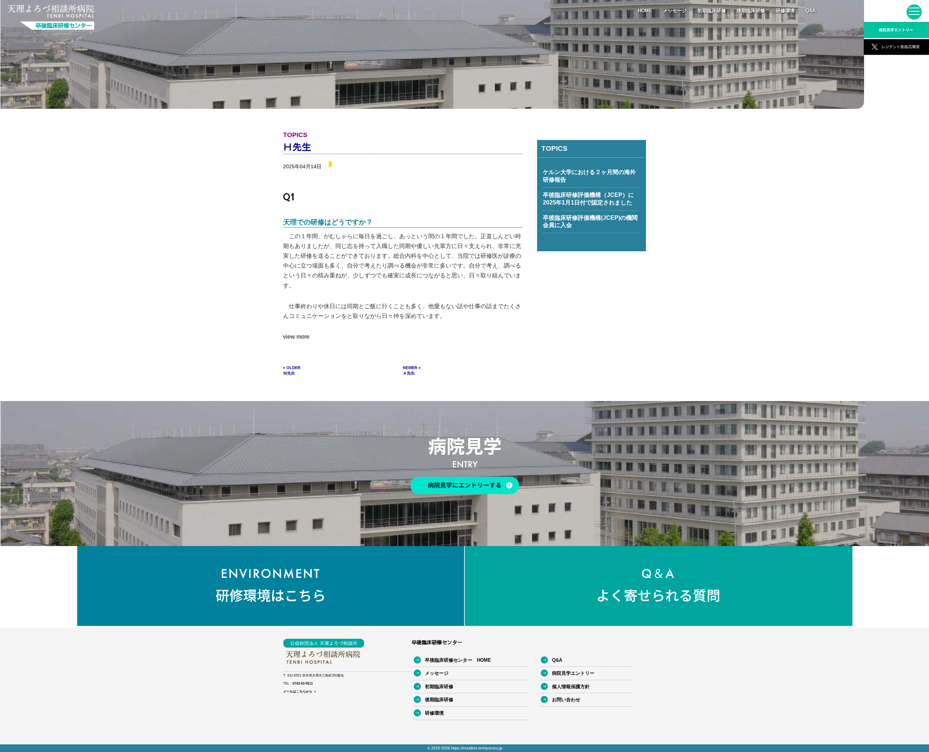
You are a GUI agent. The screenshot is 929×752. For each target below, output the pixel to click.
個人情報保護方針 (571, 686)
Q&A (811, 10)
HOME (645, 10)
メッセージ (675, 10)
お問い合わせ (566, 699)
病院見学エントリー (573, 673)
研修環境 (785, 10)
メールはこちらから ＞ (300, 691)
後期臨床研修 (751, 10)
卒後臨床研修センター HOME (458, 660)
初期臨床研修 (711, 10)
